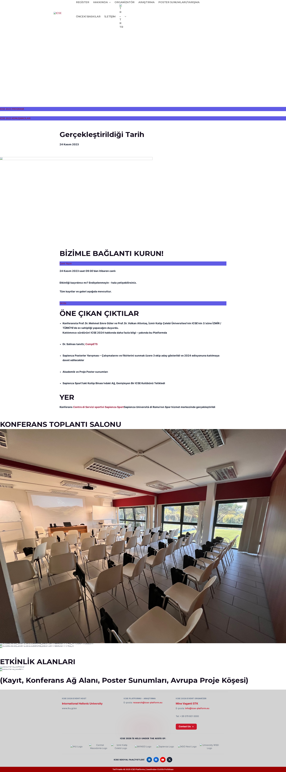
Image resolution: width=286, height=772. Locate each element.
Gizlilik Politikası (165, 769)
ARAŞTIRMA (146, 2)
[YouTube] (162, 759)
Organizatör (125, 2)
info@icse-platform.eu (197, 708)
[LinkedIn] (149, 759)
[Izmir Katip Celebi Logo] (120, 747)
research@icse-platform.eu (147, 702)
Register (82, 2)
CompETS (91, 344)
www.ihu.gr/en (69, 708)
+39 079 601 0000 (189, 716)
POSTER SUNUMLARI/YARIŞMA (178, 2)
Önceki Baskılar (88, 16)
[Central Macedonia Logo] (98, 747)
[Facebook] (156, 759)
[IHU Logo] (76, 747)
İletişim (110, 16)
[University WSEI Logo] (209, 747)
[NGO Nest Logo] (187, 747)
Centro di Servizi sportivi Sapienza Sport (98, 407)
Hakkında (100, 2)
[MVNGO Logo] (143, 747)
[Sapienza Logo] (165, 747)
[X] (169, 759)
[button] (109, 2)
